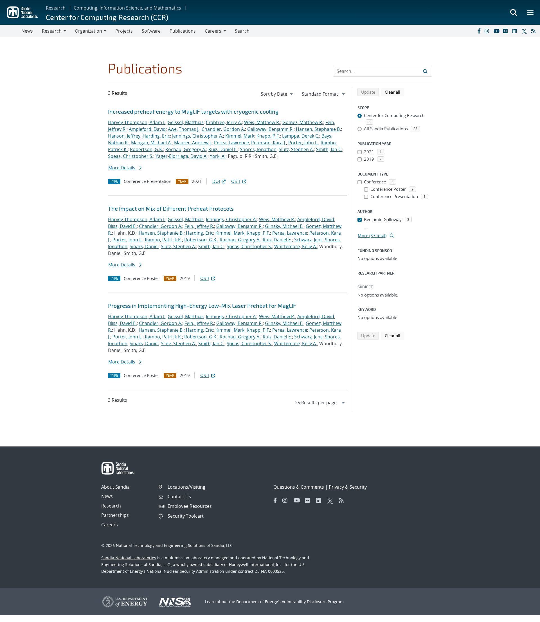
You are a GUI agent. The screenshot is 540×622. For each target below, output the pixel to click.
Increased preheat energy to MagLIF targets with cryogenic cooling (193, 111)
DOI (216, 181)
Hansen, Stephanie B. (318, 129)
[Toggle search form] (513, 12)
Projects (124, 31)
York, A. (218, 156)
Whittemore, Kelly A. (295, 246)
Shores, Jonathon (258, 149)
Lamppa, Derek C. (300, 136)
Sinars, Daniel (144, 246)
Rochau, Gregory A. (185, 149)
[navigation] (277, 94)
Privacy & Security (348, 487)
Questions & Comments (298, 487)
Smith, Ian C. (329, 149)
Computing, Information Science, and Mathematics (127, 8)
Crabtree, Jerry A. (224, 122)
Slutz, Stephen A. (296, 149)
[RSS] (534, 31)
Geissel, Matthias (186, 122)
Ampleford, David (147, 129)
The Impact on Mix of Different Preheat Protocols (171, 208)
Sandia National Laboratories (128, 557)
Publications (183, 31)
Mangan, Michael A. (151, 143)
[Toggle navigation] (10, 31)
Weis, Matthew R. (262, 122)
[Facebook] (478, 31)
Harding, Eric (156, 136)
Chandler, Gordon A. (223, 129)
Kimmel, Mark (239, 136)
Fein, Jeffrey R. (199, 226)
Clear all (394, 92)
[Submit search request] (425, 71)
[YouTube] (497, 31)
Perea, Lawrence (231, 143)
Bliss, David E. (122, 226)
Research (56, 8)
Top (523, 615)
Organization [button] (88, 31)
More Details (122, 168)
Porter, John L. (303, 143)
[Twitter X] (525, 31)
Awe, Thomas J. (183, 129)
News (27, 31)
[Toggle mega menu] (530, 12)
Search (242, 31)
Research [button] (52, 31)
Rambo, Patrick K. (163, 240)
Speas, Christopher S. (130, 156)
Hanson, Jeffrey (124, 136)
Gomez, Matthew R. (302, 122)
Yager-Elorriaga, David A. (182, 156)
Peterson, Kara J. (268, 143)
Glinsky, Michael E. (284, 226)
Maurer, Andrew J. (193, 143)
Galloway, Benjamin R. (270, 129)
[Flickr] (506, 31)
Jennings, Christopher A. (197, 136)
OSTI (235, 181)
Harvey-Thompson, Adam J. (136, 122)
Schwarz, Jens (308, 240)
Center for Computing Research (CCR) (107, 17)
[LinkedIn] (515, 31)
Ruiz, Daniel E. (223, 149)
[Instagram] (488, 31)
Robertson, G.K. (146, 149)
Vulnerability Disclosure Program (313, 601)
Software (151, 31)
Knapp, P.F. (268, 136)
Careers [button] (213, 31)
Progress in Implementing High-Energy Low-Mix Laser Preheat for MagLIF (202, 305)
